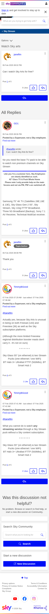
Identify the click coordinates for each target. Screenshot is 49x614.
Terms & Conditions (39, 583)
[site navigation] (2, 3)
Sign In (46, 4)
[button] (45, 53)
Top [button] (26, 577)
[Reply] (42, 87)
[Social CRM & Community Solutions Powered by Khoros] (40, 607)
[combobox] (22, 21)
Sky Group (6, 591)
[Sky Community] (16, 4)
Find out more (9, 141)
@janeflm (10, 149)
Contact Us (42, 588)
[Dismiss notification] (46, 12)
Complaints (6, 588)
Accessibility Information (37, 586)
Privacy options (8, 583)
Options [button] (4, 40)
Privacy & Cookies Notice (12, 586)
